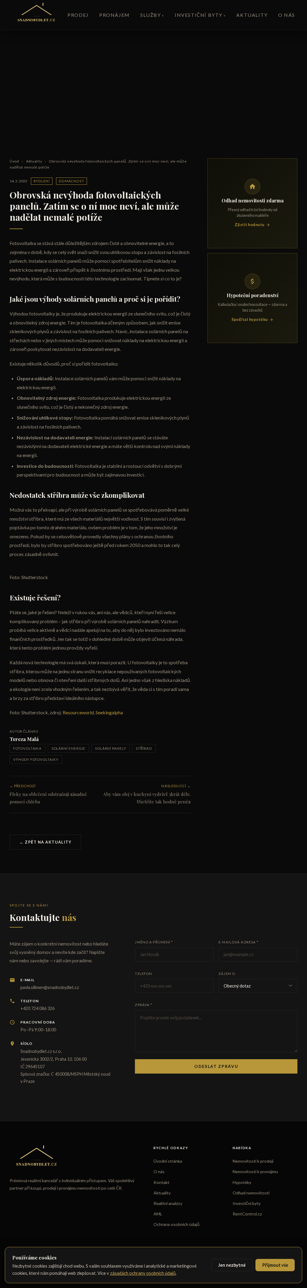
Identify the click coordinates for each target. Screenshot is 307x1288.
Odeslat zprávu (216, 1066)
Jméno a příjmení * (154, 942)
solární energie (68, 748)
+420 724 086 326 (37, 1008)
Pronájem (114, 15)
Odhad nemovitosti (251, 1192)
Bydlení (42, 181)
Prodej (78, 15)
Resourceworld (78, 712)
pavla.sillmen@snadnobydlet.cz (49, 987)
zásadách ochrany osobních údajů (143, 1273)
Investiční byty (198, 15)
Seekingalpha (109, 712)
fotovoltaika (27, 748)
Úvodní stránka (168, 1161)
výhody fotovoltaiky (35, 759)
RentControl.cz (247, 1213)
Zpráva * (143, 1005)
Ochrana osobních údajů (177, 1224)
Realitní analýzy (168, 1203)
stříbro (144, 748)
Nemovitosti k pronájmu (255, 1171)
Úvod (14, 161)
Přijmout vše (275, 1265)
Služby (150, 15)
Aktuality (251, 15)
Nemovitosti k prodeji (253, 1161)
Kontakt (161, 1182)
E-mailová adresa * (238, 942)
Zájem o (227, 974)
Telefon (143, 974)
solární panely (110, 748)
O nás (286, 15)
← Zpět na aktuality (45, 842)
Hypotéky (242, 1182)
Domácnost (72, 181)
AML (158, 1213)
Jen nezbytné (232, 1265)
